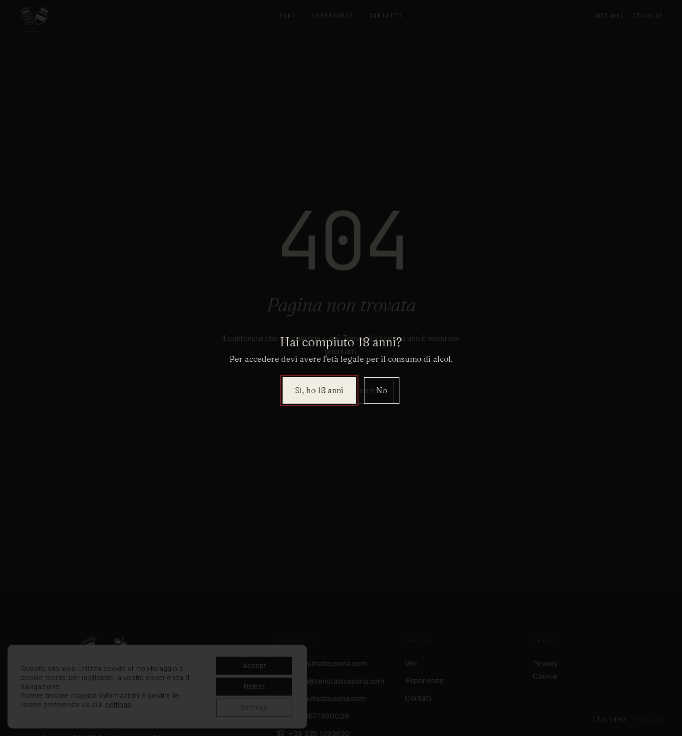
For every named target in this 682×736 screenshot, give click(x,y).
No (381, 390)
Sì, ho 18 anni (319, 390)
